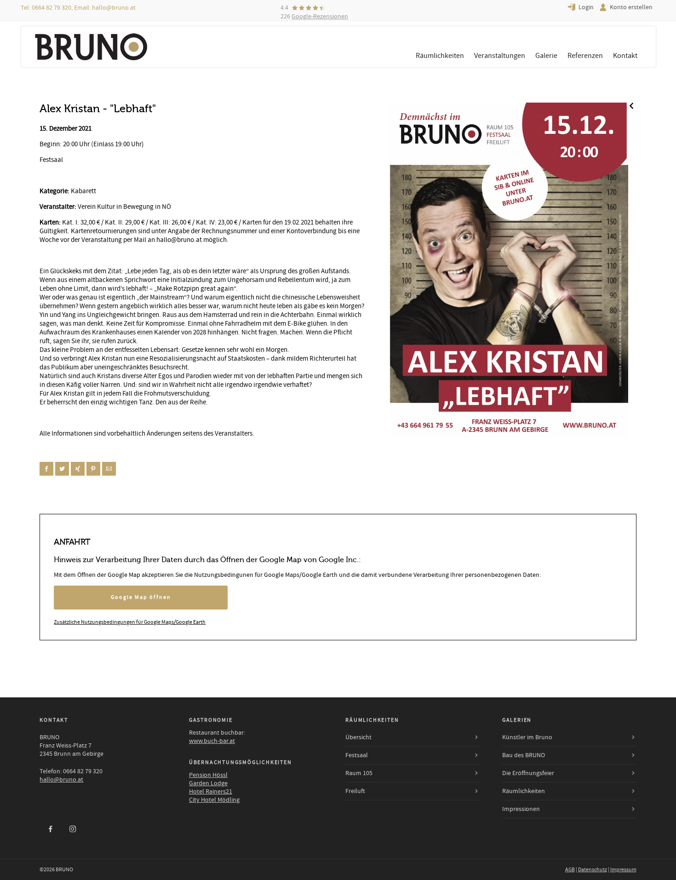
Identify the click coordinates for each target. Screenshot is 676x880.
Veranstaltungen (499, 55)
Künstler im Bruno (527, 737)
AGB (570, 869)
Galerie (546, 55)
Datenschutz (592, 869)
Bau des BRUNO (523, 755)
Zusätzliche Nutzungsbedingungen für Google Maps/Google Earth (130, 622)
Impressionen (521, 809)
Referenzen (585, 55)
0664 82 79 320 (51, 8)
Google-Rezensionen (320, 16)
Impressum (623, 869)
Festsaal (356, 755)
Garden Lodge (208, 783)
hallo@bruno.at (114, 8)
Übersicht (358, 737)
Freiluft (355, 791)
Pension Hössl (208, 775)
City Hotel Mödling (214, 800)
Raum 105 (358, 773)
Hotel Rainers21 (210, 792)
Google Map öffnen (141, 597)
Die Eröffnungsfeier (528, 773)
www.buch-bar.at (212, 741)
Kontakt (625, 55)
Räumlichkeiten (440, 55)
